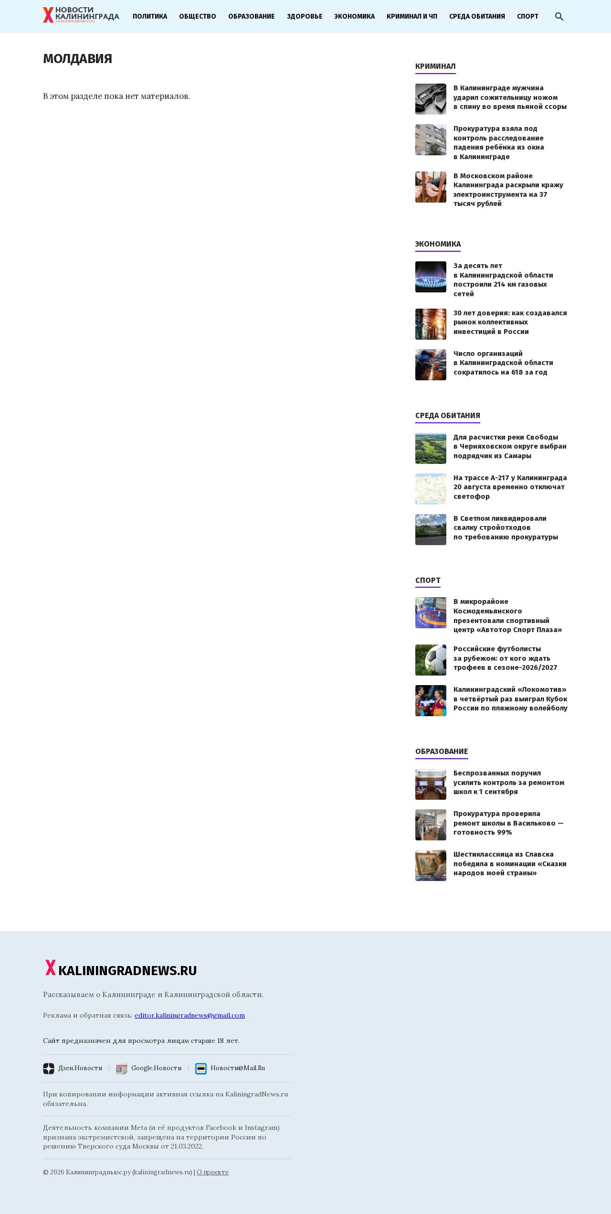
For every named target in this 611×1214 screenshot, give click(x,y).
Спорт (527, 16)
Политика (150, 16)
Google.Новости (156, 1068)
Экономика (355, 16)
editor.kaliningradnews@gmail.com (190, 1015)
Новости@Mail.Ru (238, 1068)
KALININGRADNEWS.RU (127, 970)
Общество (197, 16)
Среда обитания (477, 16)
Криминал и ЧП (412, 16)
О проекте (213, 1172)
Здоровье (305, 16)
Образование (251, 16)
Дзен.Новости (80, 1068)
